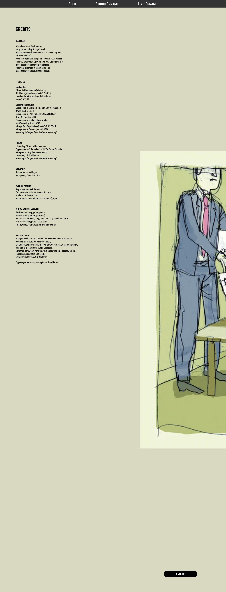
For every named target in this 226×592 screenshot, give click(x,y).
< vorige (180, 574)
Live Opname (147, 4)
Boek (72, 4)
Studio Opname (107, 4)
